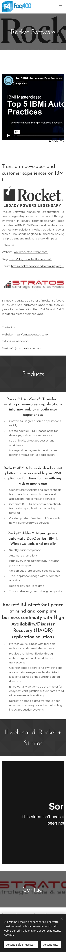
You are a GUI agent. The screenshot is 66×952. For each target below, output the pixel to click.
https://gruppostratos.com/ (31, 334)
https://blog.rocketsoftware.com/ (30, 259)
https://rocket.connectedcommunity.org (37, 266)
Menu (60, 6)
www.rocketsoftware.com (31, 252)
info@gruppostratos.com (27, 348)
